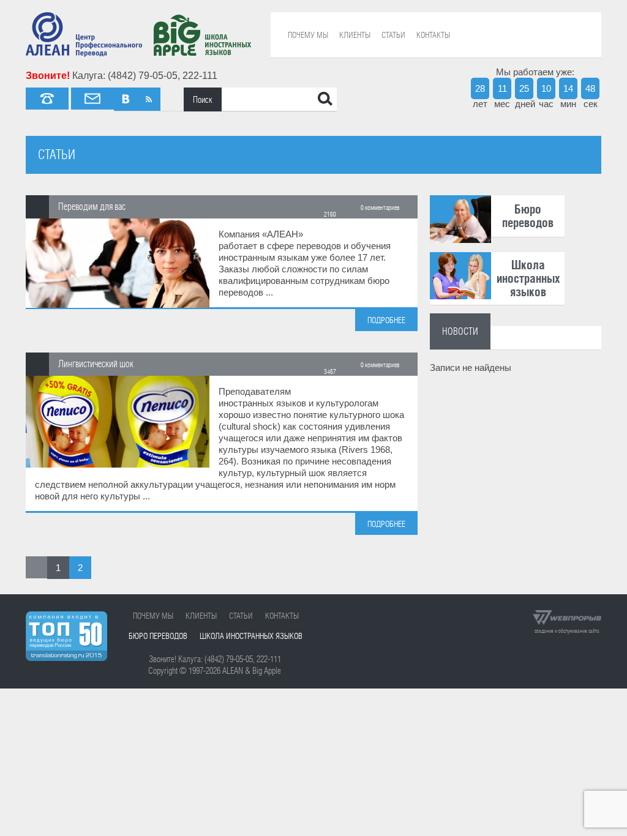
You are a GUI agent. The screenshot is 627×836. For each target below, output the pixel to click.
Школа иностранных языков (251, 636)
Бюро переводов (158, 636)
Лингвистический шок (95, 363)
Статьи (393, 35)
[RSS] (148, 99)
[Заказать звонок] (47, 99)
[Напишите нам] (92, 99)
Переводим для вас (92, 206)
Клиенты (354, 35)
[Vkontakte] (125, 99)
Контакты (433, 35)
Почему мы (308, 35)
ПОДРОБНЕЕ (386, 320)
